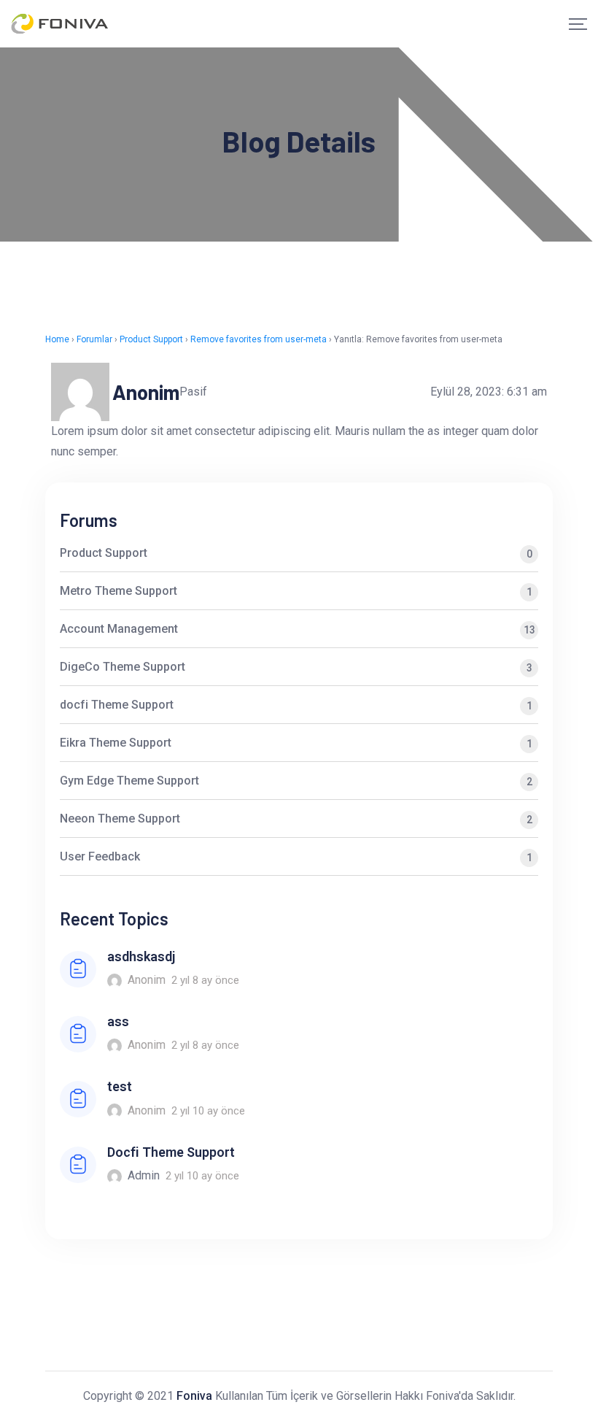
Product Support (151, 339)
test (119, 1086)
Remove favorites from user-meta (258, 339)
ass (118, 1021)
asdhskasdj (141, 956)
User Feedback (296, 856)
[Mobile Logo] (60, 23)
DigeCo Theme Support (296, 667)
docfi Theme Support (296, 705)
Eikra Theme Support (296, 743)
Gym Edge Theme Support (296, 780)
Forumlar (94, 339)
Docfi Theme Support (171, 1152)
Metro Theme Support (296, 591)
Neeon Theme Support (296, 818)
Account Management (297, 629)
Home (57, 339)
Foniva (194, 1396)
